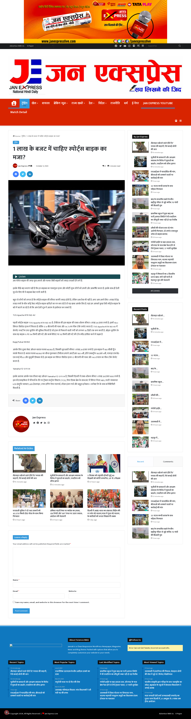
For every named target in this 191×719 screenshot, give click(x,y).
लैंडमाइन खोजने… (158, 315)
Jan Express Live (51, 713)
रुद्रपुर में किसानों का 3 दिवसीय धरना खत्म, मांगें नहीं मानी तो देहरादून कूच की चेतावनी (163, 277)
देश (91, 103)
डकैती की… (155, 395)
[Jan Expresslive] (95, 75)
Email (16, 591)
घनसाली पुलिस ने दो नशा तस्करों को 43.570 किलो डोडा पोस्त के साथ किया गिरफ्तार (28, 513)
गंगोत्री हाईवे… (156, 408)
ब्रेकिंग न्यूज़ (60, 103)
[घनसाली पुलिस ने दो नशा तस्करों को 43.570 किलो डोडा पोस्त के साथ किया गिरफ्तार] (29, 498)
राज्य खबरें (77, 103)
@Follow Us (135, 640)
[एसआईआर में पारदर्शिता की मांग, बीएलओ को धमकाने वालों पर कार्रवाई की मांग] (140, 175)
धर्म (126, 103)
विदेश (101, 103)
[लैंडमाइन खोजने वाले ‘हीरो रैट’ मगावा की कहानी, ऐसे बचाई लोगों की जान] (29, 463)
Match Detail (18, 112)
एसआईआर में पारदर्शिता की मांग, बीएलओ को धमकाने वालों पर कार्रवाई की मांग (163, 175)
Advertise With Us (17, 46)
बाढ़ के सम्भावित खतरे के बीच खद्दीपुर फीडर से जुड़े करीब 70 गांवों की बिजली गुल (164, 202)
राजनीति (115, 103)
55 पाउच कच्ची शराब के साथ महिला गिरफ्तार (162, 187)
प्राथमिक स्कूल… (157, 382)
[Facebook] (16, 174)
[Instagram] (48, 423)
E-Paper (30, 46)
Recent (140, 461)
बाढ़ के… (154, 368)
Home (17, 136)
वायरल (46, 103)
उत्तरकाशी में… (156, 421)
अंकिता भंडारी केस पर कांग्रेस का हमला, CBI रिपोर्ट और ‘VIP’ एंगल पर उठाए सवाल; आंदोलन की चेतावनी (66, 513)
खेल (34, 103)
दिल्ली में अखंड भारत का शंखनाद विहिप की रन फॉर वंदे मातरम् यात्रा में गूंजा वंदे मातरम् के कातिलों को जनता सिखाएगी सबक (103, 513)
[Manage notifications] (6, 712)
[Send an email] (31, 165)
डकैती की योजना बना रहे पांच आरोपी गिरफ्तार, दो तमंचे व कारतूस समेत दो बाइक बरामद (164, 231)
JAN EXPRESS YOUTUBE (158, 103)
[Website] (34, 423)
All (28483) (155, 290)
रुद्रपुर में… (155, 438)
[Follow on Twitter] (29, 165)
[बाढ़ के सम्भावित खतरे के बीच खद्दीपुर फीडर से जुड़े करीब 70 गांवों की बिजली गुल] (140, 203)
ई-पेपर (135, 103)
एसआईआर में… (157, 342)
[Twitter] (23, 174)
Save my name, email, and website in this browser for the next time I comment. (52, 602)
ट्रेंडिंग (24, 103)
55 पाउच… (155, 355)
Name (16, 580)
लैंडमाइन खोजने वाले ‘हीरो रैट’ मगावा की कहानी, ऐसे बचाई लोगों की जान (28, 477)
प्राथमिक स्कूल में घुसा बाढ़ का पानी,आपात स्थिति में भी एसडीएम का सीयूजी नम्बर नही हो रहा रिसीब (164, 217)
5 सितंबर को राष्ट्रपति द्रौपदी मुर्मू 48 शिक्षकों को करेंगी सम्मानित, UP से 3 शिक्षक (103, 477)
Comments (168, 461)
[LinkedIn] (30, 174)
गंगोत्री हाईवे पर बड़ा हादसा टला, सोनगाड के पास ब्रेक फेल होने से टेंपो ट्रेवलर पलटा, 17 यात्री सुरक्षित (164, 245)
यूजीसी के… (155, 329)
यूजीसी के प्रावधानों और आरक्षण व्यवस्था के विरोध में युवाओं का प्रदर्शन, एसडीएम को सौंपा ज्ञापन (66, 478)
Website (72, 591)
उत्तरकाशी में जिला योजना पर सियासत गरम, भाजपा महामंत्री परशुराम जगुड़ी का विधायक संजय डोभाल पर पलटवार (164, 261)
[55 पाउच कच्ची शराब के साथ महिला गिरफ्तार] (140, 190)
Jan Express (23, 165)
